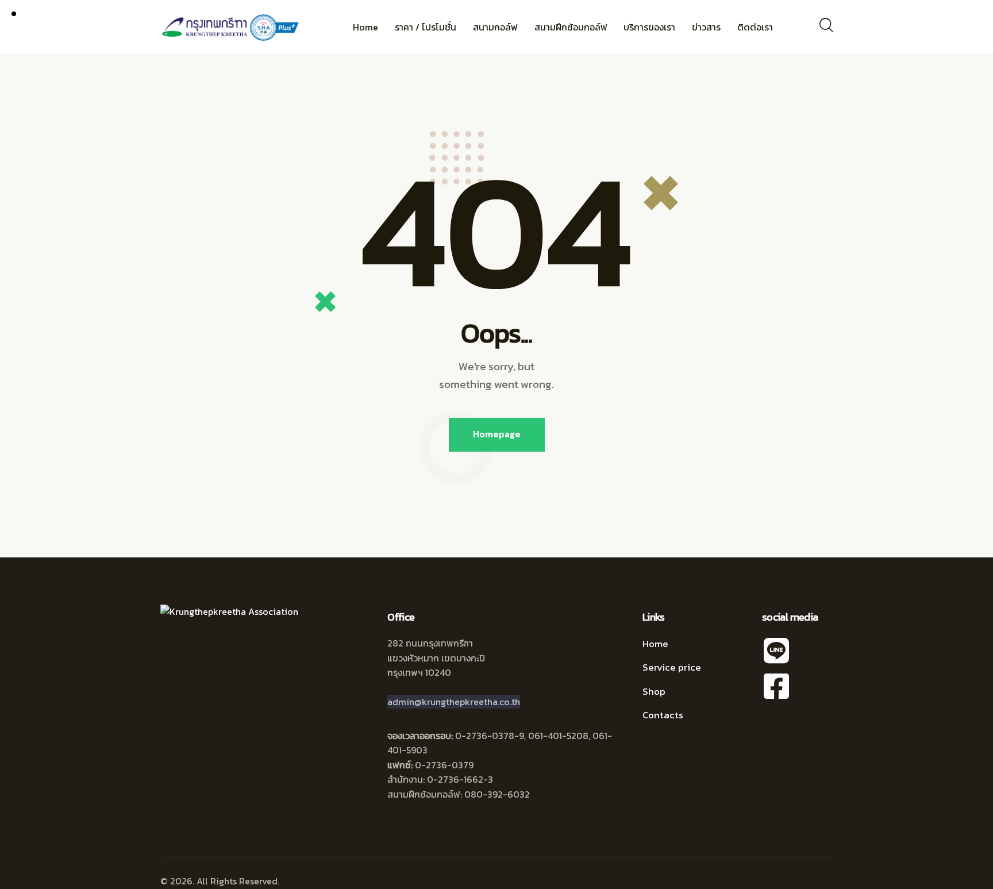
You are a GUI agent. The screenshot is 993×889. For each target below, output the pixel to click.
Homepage (497, 434)
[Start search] (825, 25)
